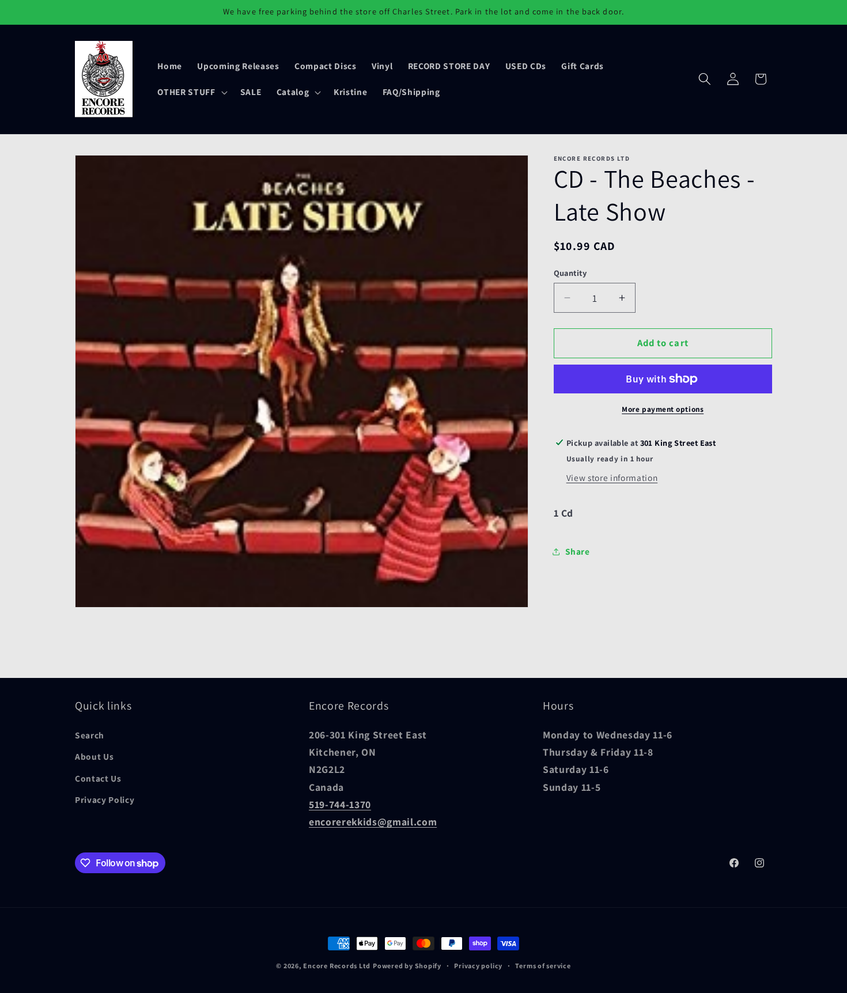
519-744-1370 (340, 805)
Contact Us (98, 778)
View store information (612, 477)
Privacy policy (478, 965)
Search (89, 735)
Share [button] (577, 551)
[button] (191, 92)
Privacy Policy (104, 800)
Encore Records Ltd (336, 965)
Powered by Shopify (407, 965)
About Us (94, 757)
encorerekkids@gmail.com (373, 822)
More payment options (663, 409)
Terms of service (542, 965)
